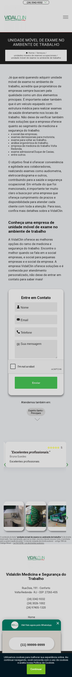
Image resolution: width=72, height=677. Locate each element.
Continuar (36, 669)
